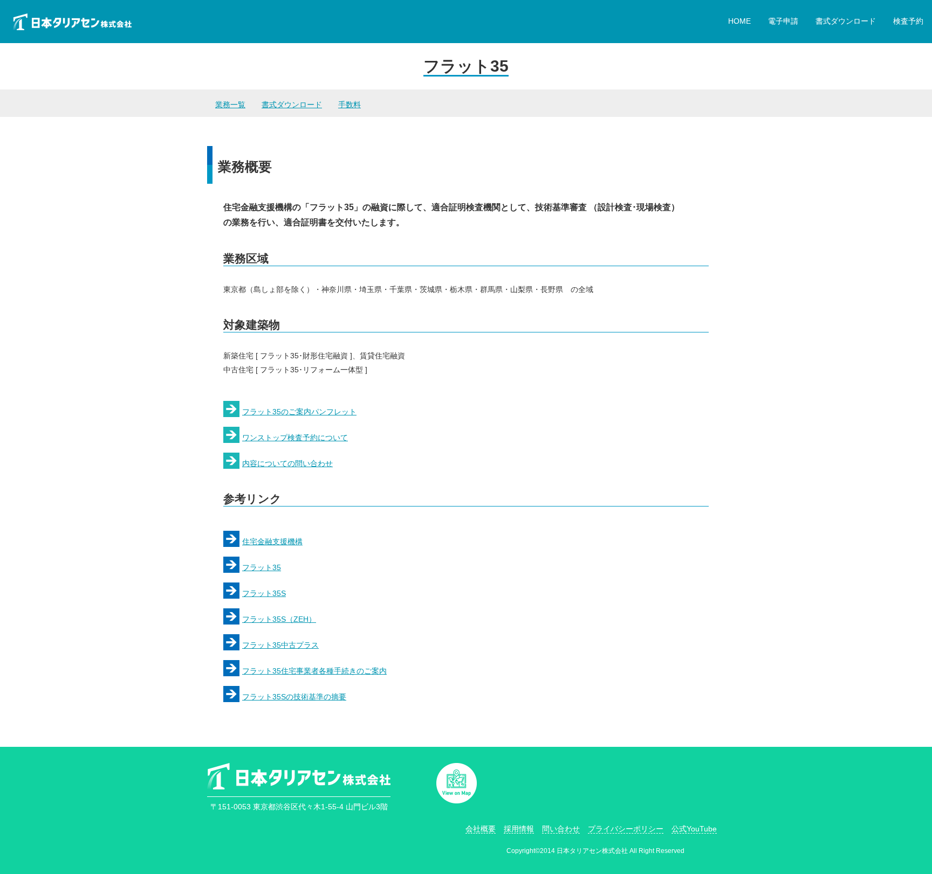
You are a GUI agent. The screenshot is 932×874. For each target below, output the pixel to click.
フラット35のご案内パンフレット (299, 411)
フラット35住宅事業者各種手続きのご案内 (314, 671)
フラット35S (264, 593)
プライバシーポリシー (625, 828)
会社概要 (480, 828)
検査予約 (908, 21)
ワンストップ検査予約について (295, 437)
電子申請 (783, 21)
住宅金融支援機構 (272, 541)
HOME (739, 21)
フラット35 (261, 567)
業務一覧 (230, 104)
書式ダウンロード (846, 21)
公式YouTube (694, 828)
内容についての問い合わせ (287, 463)
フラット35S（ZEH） (279, 619)
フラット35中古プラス (280, 645)
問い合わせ (561, 828)
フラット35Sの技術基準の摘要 (294, 696)
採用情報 (519, 828)
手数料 (349, 104)
